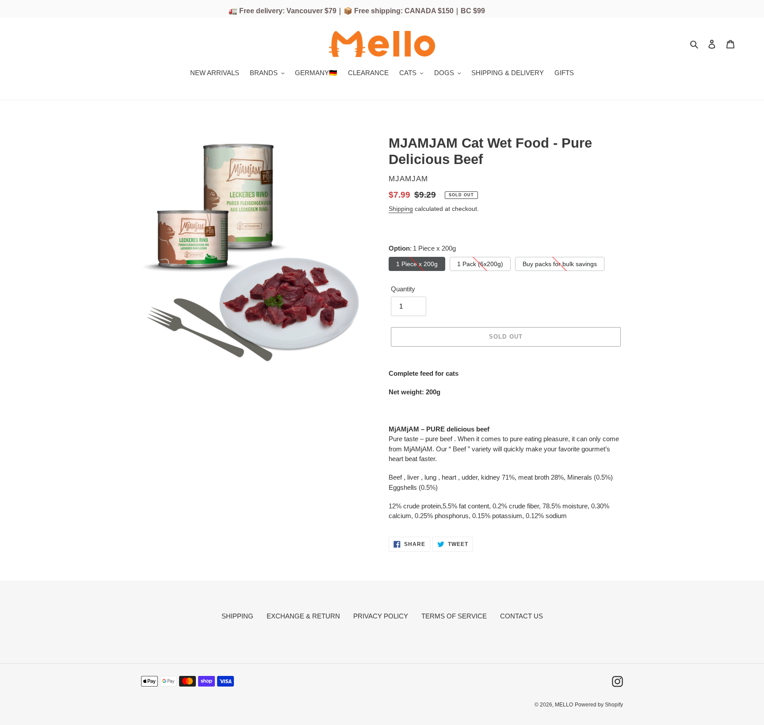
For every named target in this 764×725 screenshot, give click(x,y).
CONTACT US (521, 616)
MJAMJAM (408, 179)
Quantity (403, 289)
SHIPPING (237, 616)
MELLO (564, 705)
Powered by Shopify (599, 705)
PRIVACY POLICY (380, 616)
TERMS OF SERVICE (454, 616)
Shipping (401, 208)
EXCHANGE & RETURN (303, 616)
